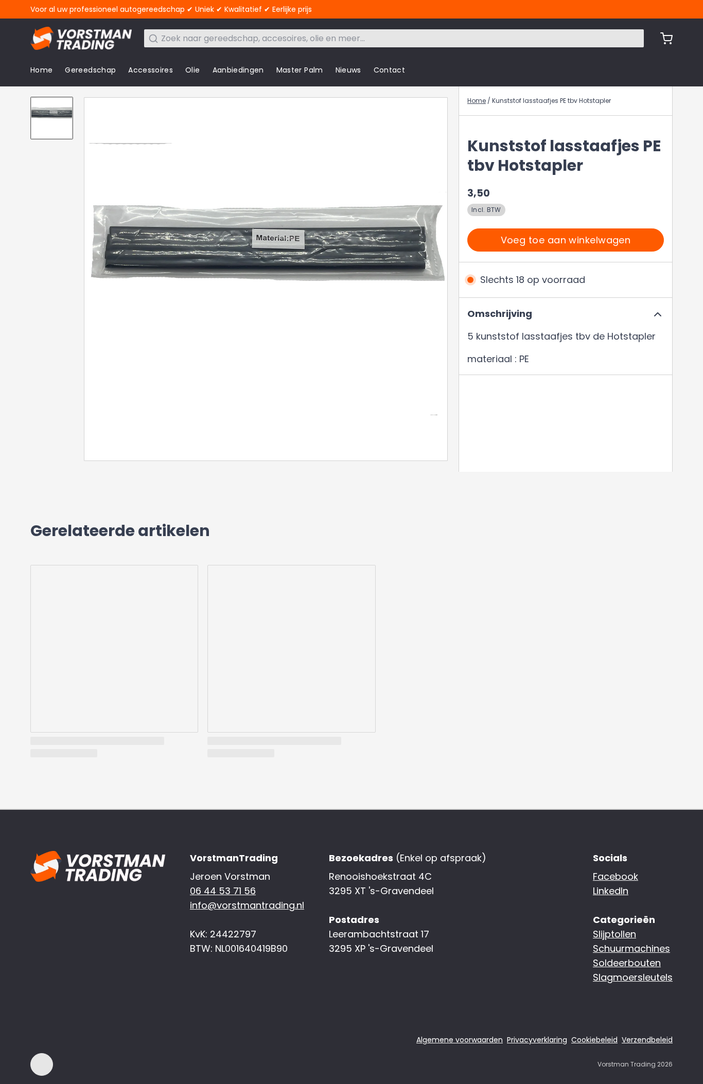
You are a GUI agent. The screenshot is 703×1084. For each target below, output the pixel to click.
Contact (389, 70)
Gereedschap (90, 70)
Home (41, 70)
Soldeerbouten (627, 962)
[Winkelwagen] (662, 38)
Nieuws (348, 70)
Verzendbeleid (647, 1040)
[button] (565, 240)
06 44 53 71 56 (223, 890)
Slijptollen (614, 934)
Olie (192, 70)
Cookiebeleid (594, 1040)
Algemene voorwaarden (459, 1040)
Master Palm (299, 70)
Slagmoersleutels (633, 977)
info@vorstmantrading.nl (247, 905)
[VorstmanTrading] (81, 38)
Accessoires (150, 70)
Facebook (615, 876)
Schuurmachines (631, 948)
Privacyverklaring (537, 1040)
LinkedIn (610, 890)
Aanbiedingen (238, 70)
